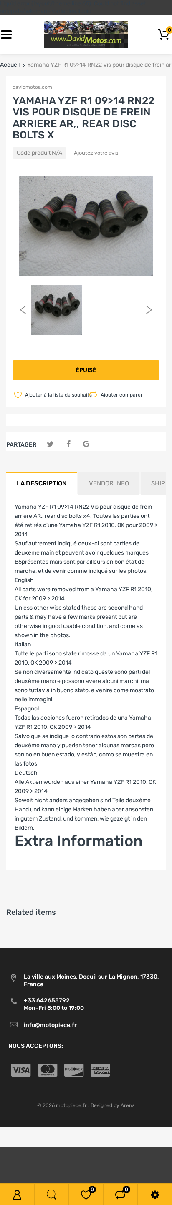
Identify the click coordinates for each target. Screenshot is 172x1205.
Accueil (10, 64)
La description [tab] (42, 483)
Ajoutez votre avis (96, 153)
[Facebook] (68, 444)
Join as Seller (32, 865)
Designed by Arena (113, 1105)
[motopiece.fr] (86, 34)
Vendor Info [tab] (109, 483)
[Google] (86, 444)
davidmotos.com (32, 87)
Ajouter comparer (122, 395)
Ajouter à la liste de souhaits (54, 395)
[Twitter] (50, 444)
